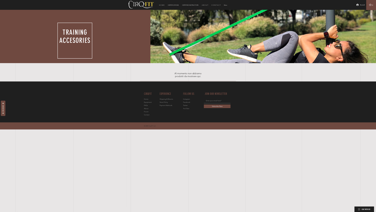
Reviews (3, 108)
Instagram (186, 99)
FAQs (146, 105)
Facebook (186, 102)
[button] (371, 4)
